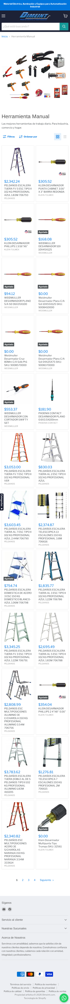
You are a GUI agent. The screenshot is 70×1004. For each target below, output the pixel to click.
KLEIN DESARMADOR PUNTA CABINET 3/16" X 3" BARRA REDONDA (51, 188)
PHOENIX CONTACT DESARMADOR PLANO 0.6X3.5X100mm (51, 416)
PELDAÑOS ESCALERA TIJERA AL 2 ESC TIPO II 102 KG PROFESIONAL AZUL (52, 476)
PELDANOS (9, 198)
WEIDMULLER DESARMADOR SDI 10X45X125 (49, 246)
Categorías (1, 500)
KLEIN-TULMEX (45, 195)
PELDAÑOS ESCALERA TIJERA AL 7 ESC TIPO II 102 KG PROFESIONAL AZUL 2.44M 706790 (17, 533)
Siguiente (46, 880)
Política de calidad (12, 991)
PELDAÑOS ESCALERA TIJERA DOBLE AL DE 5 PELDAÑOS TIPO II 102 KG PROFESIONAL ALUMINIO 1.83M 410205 (17, 784)
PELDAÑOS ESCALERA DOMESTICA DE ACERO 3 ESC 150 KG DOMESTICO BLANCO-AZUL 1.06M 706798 (18, 596)
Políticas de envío (20, 987)
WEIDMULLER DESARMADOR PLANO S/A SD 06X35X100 (17, 301)
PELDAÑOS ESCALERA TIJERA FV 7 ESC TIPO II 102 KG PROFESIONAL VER (17, 476)
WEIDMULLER (45, 253)
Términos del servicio (20, 984)
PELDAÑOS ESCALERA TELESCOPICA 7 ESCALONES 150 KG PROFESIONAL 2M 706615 (51, 782)
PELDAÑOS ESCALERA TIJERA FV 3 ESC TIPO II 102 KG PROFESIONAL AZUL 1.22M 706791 (18, 655)
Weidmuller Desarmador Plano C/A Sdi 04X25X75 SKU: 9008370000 (51, 360)
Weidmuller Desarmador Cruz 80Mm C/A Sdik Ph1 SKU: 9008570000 (15, 360)
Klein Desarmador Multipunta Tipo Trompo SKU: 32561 (50, 843)
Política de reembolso (45, 984)
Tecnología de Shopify (35, 998)
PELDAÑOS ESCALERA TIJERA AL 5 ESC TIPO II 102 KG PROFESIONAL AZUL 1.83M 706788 (52, 655)
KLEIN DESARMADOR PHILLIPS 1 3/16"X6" (16, 245)
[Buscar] (64, 26)
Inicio (5, 36)
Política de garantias (35, 991)
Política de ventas (57, 991)
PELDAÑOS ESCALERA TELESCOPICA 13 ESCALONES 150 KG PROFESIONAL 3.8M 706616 (51, 535)
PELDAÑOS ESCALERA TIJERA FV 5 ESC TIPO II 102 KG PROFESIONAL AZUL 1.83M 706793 (18, 190)
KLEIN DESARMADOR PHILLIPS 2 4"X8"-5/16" (52, 710)
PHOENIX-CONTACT (48, 423)
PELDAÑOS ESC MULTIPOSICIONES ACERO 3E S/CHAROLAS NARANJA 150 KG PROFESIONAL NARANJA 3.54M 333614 (15, 851)
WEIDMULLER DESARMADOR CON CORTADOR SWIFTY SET (16, 418)
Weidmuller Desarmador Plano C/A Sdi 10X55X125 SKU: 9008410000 (51, 302)
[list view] (64, 136)
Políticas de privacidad (44, 987)
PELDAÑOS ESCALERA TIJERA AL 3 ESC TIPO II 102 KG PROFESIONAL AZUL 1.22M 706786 (52, 594)
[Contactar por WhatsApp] (64, 998)
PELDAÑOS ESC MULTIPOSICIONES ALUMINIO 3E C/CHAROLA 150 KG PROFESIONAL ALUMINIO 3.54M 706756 (16, 718)
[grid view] (57, 136)
